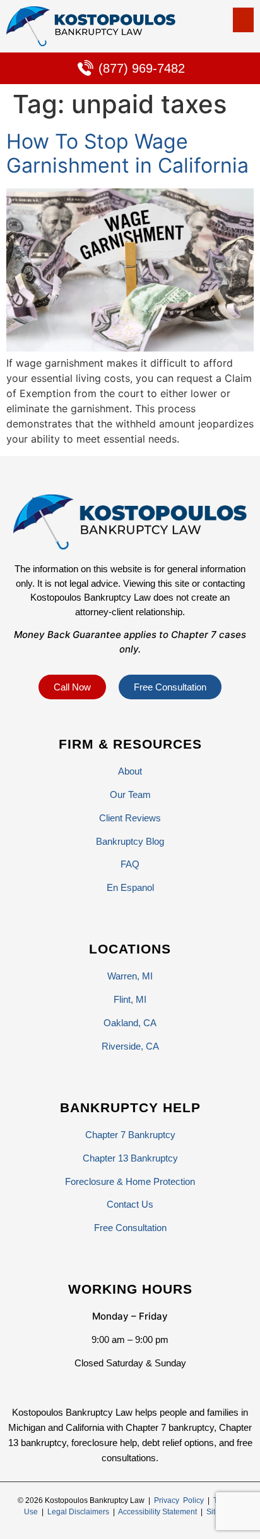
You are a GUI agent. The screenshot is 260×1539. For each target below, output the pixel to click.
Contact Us (130, 1204)
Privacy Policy (179, 1500)
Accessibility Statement (157, 1511)
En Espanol (130, 887)
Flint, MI (130, 999)
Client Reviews (130, 817)
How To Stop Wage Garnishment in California (127, 153)
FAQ (130, 864)
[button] (243, 20)
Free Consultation (130, 1227)
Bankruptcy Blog (130, 841)
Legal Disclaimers (78, 1511)
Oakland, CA (130, 1022)
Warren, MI (130, 976)
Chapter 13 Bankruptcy (130, 1158)
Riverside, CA (130, 1046)
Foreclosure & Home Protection (130, 1181)
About (130, 771)
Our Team (130, 794)
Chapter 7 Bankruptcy (130, 1134)
